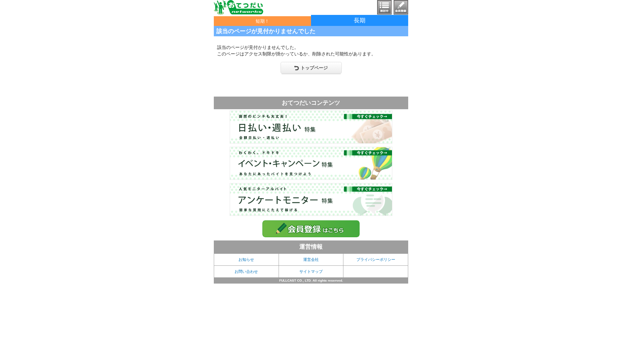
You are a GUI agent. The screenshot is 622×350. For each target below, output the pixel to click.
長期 (359, 20)
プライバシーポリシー (375, 259)
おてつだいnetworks (238, 7)
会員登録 (401, 7)
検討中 (384, 7)
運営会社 (311, 259)
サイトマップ (311, 271)
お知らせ (246, 259)
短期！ (262, 21)
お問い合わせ (246, 271)
